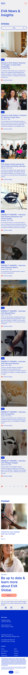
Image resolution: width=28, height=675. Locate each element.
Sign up (9, 595)
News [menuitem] (15, 649)
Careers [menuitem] (16, 653)
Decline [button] (16, 672)
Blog (3, 59)
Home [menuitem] (2, 649)
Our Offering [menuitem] (4, 651)
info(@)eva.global (5, 620)
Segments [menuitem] (3, 653)
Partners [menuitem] (16, 651)
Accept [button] (11, 672)
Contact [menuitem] (16, 655)
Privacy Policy (5, 665)
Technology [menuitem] (4, 655)
